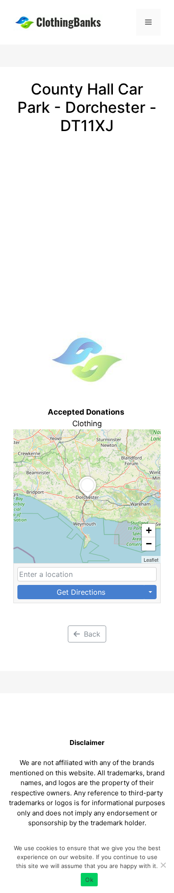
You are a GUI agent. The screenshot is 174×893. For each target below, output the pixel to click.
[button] (87, 496)
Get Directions (81, 592)
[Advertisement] (87, 226)
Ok (89, 879)
